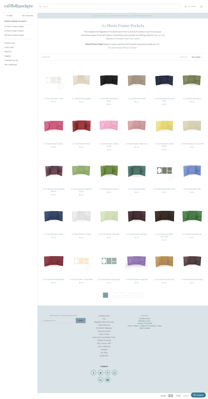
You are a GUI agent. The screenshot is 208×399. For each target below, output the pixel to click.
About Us (7, 51)
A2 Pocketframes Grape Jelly (136, 279)
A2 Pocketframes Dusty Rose (136, 144)
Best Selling (196, 57)
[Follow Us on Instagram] (114, 372)
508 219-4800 (144, 328)
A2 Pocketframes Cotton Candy (109, 145)
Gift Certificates (10, 64)
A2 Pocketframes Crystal (81, 234)
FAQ (104, 319)
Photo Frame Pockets (118, 16)
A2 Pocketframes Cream (53, 98)
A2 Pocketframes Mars (81, 144)
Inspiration (104, 355)
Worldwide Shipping (104, 328)
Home (95, 16)
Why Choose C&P (104, 343)
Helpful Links (104, 316)
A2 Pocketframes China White (81, 279)
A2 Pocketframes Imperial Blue (164, 99)
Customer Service (11, 60)
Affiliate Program (104, 340)
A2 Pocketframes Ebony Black (109, 99)
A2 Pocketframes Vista (192, 189)
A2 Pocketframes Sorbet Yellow (164, 145)
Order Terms (104, 334)
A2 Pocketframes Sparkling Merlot (53, 190)
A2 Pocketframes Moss (192, 98)
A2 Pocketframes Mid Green (164, 189)
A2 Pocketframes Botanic (192, 234)
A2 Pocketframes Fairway (109, 189)
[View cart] (201, 6)
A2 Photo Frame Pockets (14, 26)
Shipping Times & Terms (104, 322)
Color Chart (9, 47)
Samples (7, 56)
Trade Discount (104, 325)
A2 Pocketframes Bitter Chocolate (164, 235)
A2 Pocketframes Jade (136, 189)
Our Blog (104, 352)
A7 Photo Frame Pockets (13, 31)
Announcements (104, 331)
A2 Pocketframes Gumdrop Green (81, 190)
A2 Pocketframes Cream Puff (192, 144)
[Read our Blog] (100, 379)
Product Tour (9, 43)
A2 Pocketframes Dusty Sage (109, 279)
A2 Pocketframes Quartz (81, 98)
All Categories (27, 15)
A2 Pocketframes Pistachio (108, 234)
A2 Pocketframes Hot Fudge (192, 279)
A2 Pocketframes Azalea (53, 144)
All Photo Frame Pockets (14, 35)
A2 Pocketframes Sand (136, 98)
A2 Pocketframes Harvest (164, 279)
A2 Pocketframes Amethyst (136, 234)
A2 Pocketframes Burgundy (53, 279)
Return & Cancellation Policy (104, 337)
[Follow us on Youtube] (107, 379)
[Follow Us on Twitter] (100, 372)
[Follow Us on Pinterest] (107, 372)
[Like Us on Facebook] (93, 372)
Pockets (103, 16)
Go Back (9, 15)
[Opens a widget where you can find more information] (198, 395)
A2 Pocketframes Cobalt (53, 234)
